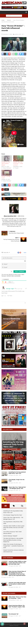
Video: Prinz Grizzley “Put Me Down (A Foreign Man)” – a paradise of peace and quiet (13, 546)
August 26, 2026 (7, 577)
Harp (6, 189)
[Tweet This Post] (5, 54)
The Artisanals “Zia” (14, 614)
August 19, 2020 (14, 608)
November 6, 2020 (14, 600)
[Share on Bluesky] (23, 54)
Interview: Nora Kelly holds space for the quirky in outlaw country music (17, 584)
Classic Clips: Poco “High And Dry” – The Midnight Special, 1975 (17, 487)
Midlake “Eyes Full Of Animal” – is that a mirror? (18, 163)
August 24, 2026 (14, 587)
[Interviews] (4, 563)
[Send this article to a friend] (11, 54)
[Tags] (14, 506)
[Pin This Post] (9, 54)
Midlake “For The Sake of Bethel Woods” (5, 163)
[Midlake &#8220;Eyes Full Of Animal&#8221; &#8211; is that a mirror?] (18, 158)
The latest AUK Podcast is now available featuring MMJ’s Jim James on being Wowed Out (13, 540)
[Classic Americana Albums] (4, 607)
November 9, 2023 (7, 34)
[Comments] (22, 506)
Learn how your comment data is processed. (13, 275)
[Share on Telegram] (20, 54)
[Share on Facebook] (2, 54)
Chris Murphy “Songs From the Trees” (7, 451)
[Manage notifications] (24, 624)
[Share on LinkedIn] (7, 54)
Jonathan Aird (17, 34)
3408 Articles (21, 216)
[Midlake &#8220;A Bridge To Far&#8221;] (6, 173)
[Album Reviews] (4, 615)
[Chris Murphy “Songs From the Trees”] (4, 481)
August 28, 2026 (13, 449)
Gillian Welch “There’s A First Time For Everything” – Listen (17, 597)
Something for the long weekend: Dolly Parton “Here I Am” (13, 444)
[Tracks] (4, 598)
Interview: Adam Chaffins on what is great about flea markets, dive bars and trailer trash (13, 527)
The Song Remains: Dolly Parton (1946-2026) (7, 461)
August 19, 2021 (14, 616)
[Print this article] (14, 54)
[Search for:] (14, 15)
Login (24, 252)
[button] (26, 12)
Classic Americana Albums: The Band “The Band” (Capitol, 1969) (17, 606)
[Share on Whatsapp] (16, 54)
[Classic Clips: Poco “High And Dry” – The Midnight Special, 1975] (4, 488)
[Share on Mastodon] (18, 54)
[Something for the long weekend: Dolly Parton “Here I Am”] (4, 473)
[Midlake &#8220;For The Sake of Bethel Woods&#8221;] (6, 158)
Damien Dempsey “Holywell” (10, 536)
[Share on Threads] (25, 54)
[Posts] (5, 506)
